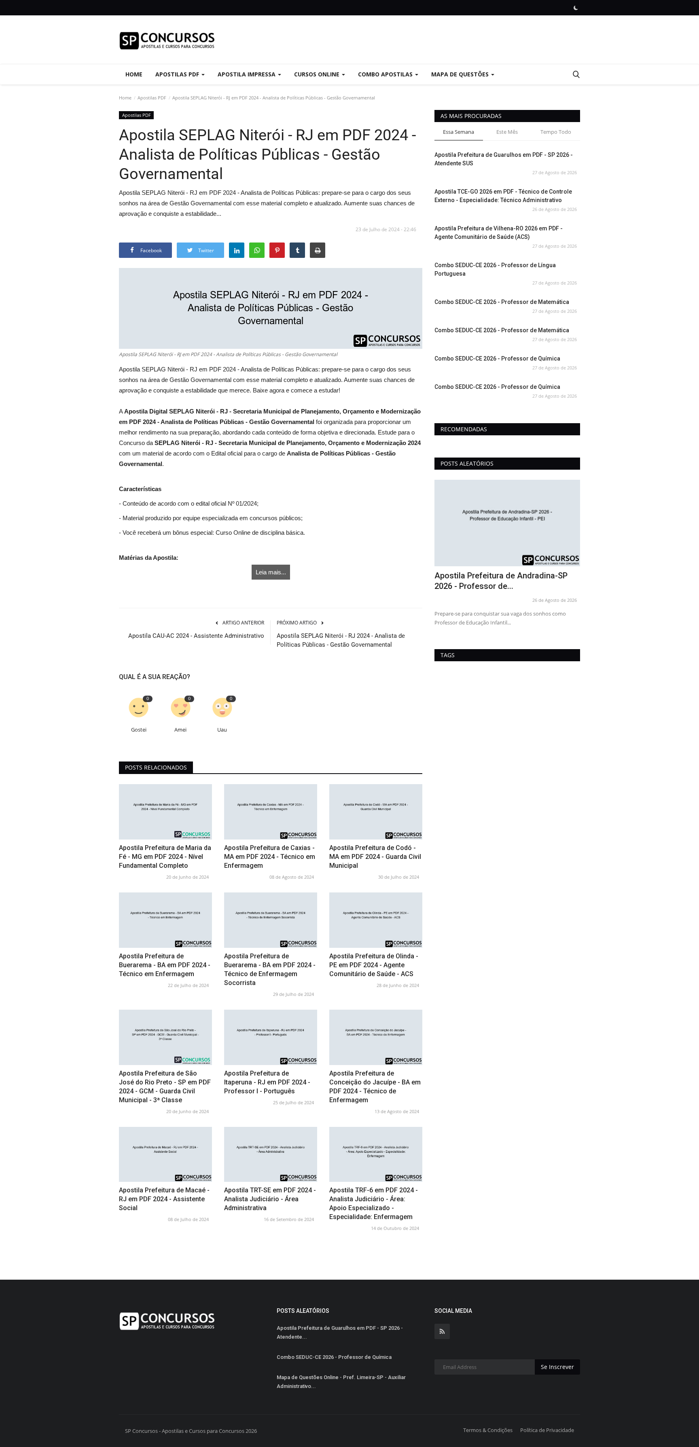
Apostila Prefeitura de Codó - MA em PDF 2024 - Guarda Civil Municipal (375, 856)
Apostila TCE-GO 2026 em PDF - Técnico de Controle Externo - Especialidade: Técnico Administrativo (503, 195)
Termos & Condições (488, 1430)
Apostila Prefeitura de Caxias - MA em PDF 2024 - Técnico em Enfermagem (269, 856)
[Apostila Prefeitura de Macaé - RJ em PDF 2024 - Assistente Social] (165, 1154)
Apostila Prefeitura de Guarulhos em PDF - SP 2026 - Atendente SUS (503, 159)
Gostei (138, 729)
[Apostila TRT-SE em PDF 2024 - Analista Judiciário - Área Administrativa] (270, 1154)
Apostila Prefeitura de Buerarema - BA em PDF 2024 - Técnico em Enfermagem (164, 965)
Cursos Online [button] (317, 74)
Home (133, 74)
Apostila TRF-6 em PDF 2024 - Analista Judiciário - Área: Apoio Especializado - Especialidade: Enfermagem (373, 1203)
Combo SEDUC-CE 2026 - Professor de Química (497, 358)
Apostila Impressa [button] (247, 74)
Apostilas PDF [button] (178, 74)
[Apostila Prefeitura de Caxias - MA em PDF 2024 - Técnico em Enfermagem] (270, 812)
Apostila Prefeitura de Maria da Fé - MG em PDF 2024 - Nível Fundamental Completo (165, 856)
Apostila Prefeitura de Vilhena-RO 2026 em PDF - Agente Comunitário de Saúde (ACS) (498, 232)
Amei (180, 729)
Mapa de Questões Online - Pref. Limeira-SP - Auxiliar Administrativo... (341, 1381)
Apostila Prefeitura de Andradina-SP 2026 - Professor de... (501, 581)
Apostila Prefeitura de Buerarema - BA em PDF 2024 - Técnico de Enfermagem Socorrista (270, 969)
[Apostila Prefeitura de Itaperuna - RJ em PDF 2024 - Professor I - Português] (270, 1037)
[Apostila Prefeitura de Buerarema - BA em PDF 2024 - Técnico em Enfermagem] (165, 920)
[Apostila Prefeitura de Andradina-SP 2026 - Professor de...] (507, 523)
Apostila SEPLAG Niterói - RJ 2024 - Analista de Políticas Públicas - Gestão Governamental (341, 640)
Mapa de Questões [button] (460, 74)
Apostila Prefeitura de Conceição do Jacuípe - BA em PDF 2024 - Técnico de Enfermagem (375, 1086)
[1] (575, 8)
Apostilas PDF (152, 98)
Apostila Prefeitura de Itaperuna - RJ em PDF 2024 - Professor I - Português (267, 1082)
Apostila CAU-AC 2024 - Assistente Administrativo (196, 635)
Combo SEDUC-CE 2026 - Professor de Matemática (501, 302)
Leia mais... (271, 572)
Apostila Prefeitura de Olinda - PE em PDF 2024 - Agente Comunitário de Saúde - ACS (373, 965)
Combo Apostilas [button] (386, 74)
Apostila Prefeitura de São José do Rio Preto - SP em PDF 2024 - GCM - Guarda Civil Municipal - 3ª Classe (165, 1086)
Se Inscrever (557, 1367)
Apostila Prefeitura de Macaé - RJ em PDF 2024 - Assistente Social (164, 1199)
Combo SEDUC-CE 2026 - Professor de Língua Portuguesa (495, 269)
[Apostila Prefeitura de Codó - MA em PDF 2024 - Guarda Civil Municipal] (375, 812)
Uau (222, 729)
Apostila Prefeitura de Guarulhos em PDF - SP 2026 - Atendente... (340, 1332)
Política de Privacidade (547, 1430)
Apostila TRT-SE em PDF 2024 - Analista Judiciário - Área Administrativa (270, 1199)
